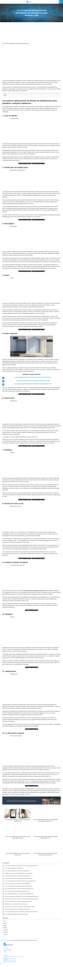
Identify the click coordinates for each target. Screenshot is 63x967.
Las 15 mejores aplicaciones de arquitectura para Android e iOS (33, 380)
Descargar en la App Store (38, 163)
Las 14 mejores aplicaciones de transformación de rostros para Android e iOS (20, 881)
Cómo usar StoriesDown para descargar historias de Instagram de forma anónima (21, 911)
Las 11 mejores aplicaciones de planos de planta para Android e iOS (33, 377)
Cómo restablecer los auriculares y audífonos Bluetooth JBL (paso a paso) (20, 906)
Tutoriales (5, 934)
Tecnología (5, 932)
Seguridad (5, 929)
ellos (47, 656)
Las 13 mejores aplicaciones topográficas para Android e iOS (17, 891)
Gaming (5, 925)
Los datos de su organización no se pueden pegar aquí (14, 956)
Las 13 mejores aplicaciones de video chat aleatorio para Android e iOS (19, 888)
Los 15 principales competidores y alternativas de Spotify (16, 914)
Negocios (5, 927)
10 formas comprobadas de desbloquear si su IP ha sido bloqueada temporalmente (21, 896)
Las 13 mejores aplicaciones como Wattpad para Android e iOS (17, 909)
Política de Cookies (7, 949)
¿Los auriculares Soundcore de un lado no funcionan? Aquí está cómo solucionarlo (21, 898)
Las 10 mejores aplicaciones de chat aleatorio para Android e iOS (18, 875)
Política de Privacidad (7, 950)
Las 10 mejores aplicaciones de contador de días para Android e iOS (18, 878)
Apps (4, 921)
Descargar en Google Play (24, 163)
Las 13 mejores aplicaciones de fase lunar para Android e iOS (17, 870)
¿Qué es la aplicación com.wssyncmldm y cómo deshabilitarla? (17, 883)
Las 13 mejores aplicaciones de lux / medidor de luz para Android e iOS (33, 383)
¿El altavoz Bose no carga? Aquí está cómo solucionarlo (16, 903)
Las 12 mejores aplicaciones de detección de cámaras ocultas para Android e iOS (21, 865)
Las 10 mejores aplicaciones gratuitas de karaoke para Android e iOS (19, 886)
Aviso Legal (5, 947)
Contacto (5, 951)
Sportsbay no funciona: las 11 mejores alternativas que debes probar (18, 873)
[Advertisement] (31, 32)
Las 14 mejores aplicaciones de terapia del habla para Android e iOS (18, 901)
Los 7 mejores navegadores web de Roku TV (14, 868)
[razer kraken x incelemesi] (31, 963)
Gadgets (5, 923)
